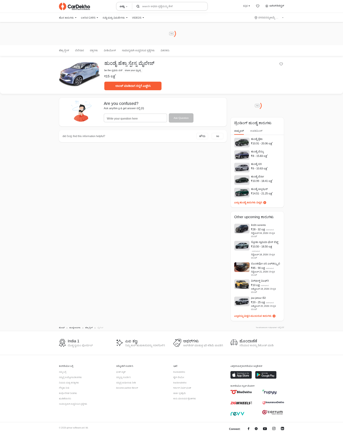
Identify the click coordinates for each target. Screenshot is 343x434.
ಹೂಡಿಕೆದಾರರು (65, 398)
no (217, 136)
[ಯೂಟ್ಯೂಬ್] (265, 429)
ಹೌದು (202, 136)
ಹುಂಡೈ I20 (256, 164)
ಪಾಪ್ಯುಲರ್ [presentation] (239, 130)
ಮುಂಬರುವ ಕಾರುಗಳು (261, 315)
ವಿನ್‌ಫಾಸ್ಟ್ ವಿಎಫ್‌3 (260, 280)
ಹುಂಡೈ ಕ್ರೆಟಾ (257, 139)
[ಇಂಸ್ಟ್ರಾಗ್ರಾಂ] (273, 429)
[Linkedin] (282, 429)
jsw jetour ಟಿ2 (258, 297)
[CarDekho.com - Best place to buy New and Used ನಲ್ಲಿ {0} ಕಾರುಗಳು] (74, 6)
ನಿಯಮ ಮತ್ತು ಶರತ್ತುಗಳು (69, 382)
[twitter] (256, 429)
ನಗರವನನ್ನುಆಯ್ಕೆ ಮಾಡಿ (269, 17)
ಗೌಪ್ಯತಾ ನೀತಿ (64, 388)
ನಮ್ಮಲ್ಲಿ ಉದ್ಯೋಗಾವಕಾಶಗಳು (70, 377)
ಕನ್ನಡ (245, 5)
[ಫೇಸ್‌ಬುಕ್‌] (248, 429)
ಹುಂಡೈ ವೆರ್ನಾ (257, 176)
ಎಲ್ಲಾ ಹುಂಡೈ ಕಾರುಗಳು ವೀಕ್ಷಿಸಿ (248, 202)
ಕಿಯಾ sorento (258, 225)
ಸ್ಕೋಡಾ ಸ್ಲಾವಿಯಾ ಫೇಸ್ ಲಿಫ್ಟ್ (264, 242)
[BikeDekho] (241, 392)
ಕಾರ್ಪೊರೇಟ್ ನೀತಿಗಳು (68, 393)
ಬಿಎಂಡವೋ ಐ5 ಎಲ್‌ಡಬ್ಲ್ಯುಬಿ (265, 263)
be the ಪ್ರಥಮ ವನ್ (113, 70)
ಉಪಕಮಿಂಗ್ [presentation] (256, 130)
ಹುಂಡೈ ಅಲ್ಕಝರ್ (259, 189)
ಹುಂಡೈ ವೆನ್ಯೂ (257, 151)
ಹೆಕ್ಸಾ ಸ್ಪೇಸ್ (64, 50)
